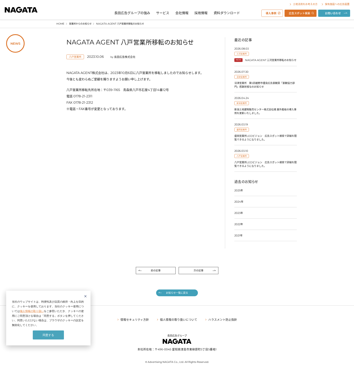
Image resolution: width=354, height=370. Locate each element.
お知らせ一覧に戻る (177, 293)
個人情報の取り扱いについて (178, 319)
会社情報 (181, 12)
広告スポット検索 (299, 13)
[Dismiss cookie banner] (85, 296)
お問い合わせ (333, 13)
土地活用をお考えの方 (305, 4)
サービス (162, 12)
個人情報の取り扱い (32, 311)
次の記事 (198, 270)
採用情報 (201, 12)
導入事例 (271, 13)
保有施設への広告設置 (337, 4)
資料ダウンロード (227, 12)
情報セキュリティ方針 (134, 319)
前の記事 (156, 270)
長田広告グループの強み (132, 12)
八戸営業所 (75, 57)
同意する (48, 335)
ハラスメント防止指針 (222, 319)
